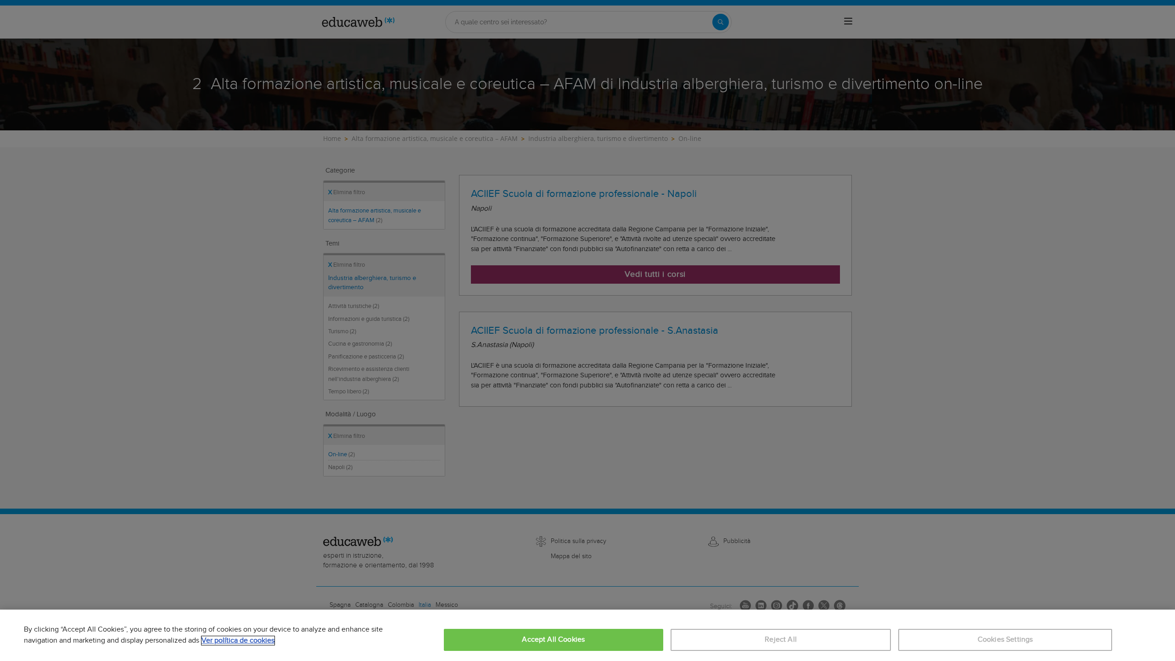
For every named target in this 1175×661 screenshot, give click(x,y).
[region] (587, 635)
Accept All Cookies (553, 639)
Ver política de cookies (237, 640)
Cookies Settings (1005, 639)
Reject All (781, 639)
